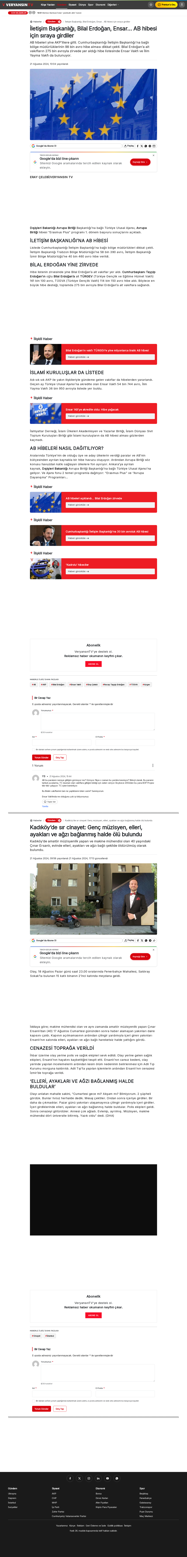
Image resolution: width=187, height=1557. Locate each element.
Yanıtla (45, 806)
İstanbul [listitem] (49, 1336)
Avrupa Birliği (66, 228)
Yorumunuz (47, 710)
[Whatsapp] (116, 1478)
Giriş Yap (60, 757)
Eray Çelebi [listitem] (92, 684)
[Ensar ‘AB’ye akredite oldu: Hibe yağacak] (93, 413)
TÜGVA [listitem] (133, 684)
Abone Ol (93, 664)
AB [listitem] (34, 684)
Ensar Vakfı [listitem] (75, 684)
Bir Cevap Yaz (42, 697)
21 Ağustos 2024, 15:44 (60, 776)
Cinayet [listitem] (36, 1336)
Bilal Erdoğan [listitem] (57, 684)
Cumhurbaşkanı (133, 272)
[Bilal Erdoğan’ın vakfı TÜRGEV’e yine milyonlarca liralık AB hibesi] (93, 354)
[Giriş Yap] (182, 5)
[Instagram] (88, 1478)
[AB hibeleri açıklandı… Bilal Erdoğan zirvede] (93, 502)
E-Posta (100, 737)
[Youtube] (107, 1478)
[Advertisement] (93, 203)
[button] (59, 22)
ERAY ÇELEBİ (39, 177)
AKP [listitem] (43, 684)
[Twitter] (79, 1478)
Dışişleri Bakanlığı (43, 228)
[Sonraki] (34, 13)
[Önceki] (30, 13)
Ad (34, 737)
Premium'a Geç (168, 4)
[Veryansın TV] (17, 4)
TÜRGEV (86, 276)
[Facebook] (70, 1478)
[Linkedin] (98, 1478)
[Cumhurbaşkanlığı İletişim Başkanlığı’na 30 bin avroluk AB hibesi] (93, 535)
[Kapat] (153, 155)
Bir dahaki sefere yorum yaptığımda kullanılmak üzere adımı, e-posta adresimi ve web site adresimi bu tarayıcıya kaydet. (87, 749)
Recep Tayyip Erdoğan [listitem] (113, 684)
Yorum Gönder (42, 757)
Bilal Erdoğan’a (64, 276)
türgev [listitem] (146, 684)
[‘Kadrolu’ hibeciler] (93, 568)
